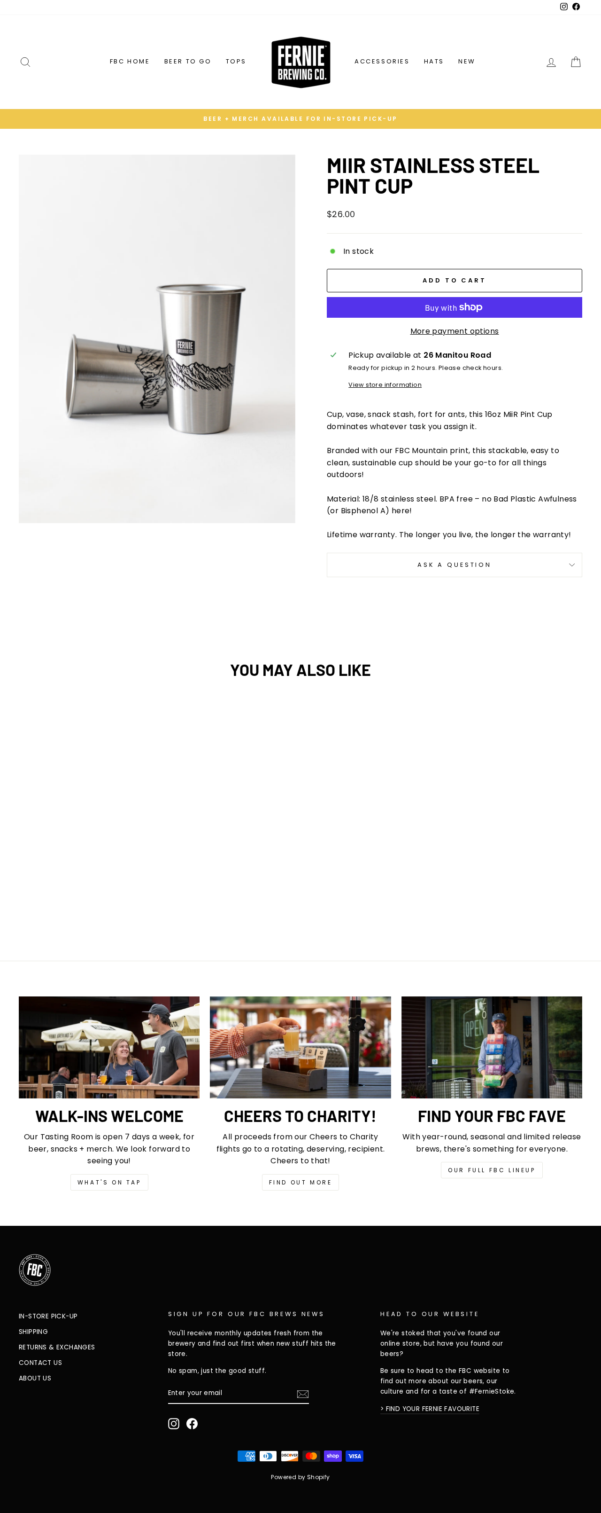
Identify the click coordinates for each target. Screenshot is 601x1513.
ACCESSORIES (382, 61)
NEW (467, 61)
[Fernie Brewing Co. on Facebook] (192, 1423)
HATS (434, 61)
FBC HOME (130, 61)
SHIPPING (33, 1331)
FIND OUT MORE (300, 1182)
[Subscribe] (303, 1394)
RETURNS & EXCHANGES (57, 1347)
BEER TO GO (188, 61)
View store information (385, 385)
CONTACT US (40, 1362)
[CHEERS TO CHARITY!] (300, 1047)
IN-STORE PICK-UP (48, 1316)
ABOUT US (35, 1378)
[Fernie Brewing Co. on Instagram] (173, 1423)
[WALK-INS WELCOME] (109, 1047)
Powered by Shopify (300, 1477)
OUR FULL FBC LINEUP (491, 1170)
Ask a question (454, 565)
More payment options (454, 331)
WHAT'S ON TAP (109, 1182)
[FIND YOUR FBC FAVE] (491, 1047)
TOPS (236, 61)
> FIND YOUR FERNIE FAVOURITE (429, 1408)
